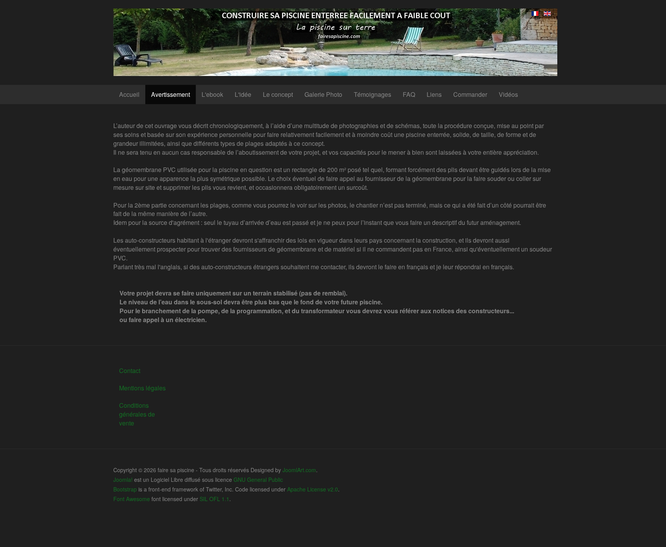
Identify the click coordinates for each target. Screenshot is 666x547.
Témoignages (372, 94)
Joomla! (123, 479)
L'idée (243, 94)
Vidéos (508, 94)
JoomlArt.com (299, 470)
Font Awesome (131, 499)
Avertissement (170, 94)
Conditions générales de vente (137, 414)
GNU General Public (258, 479)
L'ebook (212, 94)
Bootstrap (125, 489)
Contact (129, 370)
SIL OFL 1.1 (214, 499)
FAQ (409, 94)
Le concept (278, 94)
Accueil (129, 94)
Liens (434, 94)
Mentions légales (142, 387)
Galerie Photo (323, 94)
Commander (470, 94)
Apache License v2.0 (312, 489)
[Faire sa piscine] (335, 42)
